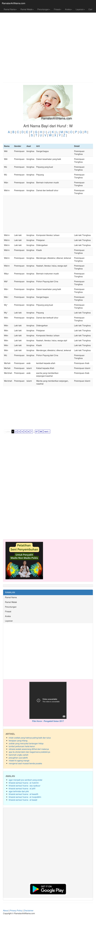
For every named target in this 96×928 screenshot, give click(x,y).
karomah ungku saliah (18, 754)
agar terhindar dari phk (19, 791)
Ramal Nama (10, 9)
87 (37, 431)
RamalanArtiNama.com (13, 3)
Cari (90, 9)
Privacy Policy (16, 910)
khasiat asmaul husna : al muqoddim (25, 796)
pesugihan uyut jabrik (18, 757)
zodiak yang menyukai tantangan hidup (26, 743)
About (5, 910)
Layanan (80, 9)
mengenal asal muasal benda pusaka (25, 763)
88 (41, 431)
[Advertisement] (48, 26)
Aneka (68, 9)
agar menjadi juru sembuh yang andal (25, 779)
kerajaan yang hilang (18, 740)
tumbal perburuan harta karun (22, 746)
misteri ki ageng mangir (19, 760)
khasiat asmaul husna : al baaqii (23, 799)
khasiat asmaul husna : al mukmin (24, 782)
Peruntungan (43, 9)
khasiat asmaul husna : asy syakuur (24, 785)
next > (47, 431)
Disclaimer (28, 910)
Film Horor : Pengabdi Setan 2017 (48, 721)
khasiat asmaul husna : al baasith (23, 794)
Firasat (57, 9)
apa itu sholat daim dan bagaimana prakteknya (29, 751)
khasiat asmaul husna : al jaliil (22, 788)
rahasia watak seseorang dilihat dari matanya (29, 749)
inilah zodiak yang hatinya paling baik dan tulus (30, 737)
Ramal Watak (26, 9)
